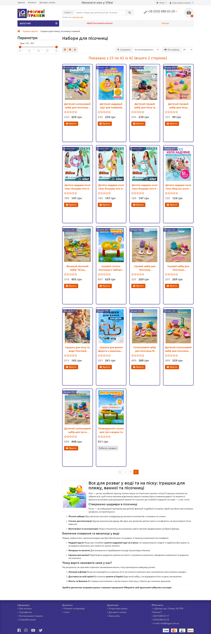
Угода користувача (118, 608)
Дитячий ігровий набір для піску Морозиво (178, 105)
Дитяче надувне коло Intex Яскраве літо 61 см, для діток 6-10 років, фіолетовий (77, 187)
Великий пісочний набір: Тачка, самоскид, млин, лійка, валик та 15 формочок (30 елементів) (78, 268)
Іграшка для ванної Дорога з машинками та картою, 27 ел (111, 349)
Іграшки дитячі (30, 31)
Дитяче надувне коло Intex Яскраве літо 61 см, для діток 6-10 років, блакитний (145, 187)
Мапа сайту (114, 616)
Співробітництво (27, 619)
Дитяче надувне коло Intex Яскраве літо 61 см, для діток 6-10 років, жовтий (111, 187)
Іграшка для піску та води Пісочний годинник (77, 349)
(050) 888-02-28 (161, 619)
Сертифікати (25, 612)
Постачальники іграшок (31, 616)
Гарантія (21, 2)
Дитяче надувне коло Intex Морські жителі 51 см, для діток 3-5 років (178, 187)
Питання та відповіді (74, 608)
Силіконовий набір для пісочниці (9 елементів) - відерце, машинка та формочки (144, 349)
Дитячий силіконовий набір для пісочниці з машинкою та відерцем (77, 105)
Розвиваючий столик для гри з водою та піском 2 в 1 (111, 430)
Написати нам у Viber (97, 2)
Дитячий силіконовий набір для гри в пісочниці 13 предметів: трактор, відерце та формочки (77, 430)
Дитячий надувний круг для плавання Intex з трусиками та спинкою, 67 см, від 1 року (111, 105)
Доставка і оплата (47, 2)
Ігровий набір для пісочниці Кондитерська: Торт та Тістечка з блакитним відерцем (178, 268)
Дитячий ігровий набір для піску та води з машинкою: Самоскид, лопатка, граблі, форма (145, 105)
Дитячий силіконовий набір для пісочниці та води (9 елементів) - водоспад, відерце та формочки (178, 349)
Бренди (165, 23)
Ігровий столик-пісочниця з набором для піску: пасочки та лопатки (111, 268)
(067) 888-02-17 (161, 616)
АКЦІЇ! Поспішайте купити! (100, 23)
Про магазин (25, 608)
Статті (67, 612)
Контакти (32, 2)
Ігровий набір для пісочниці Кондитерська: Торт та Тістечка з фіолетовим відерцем (144, 268)
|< (120, 472)
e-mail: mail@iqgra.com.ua (166, 623)
